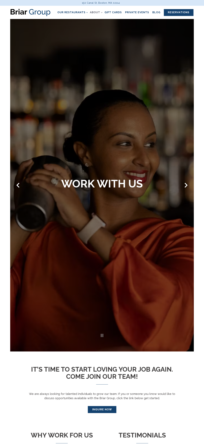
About (95, 12)
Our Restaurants (72, 12)
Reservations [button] (178, 12)
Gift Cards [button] (113, 12)
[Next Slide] (186, 186)
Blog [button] (156, 12)
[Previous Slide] (18, 186)
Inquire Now (102, 411)
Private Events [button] (137, 12)
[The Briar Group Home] (30, 12)
